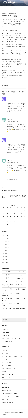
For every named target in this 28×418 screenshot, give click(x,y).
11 (7, 216)
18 (7, 219)
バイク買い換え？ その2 (8, 272)
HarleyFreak (5, 329)
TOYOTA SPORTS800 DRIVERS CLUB (12, 356)
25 (7, 221)
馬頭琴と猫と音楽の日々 (8, 402)
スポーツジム (5, 235)
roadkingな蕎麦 (6, 335)
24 (3, 221)
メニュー (15, 8)
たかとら (15, 13)
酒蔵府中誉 (5, 399)
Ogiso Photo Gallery (7, 390)
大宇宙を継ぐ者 (8, 2)
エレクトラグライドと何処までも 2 (11, 338)
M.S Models (5, 353)
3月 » (21, 224)
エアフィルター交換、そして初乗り (11, 284)
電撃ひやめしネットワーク (9, 374)
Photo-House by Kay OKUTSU (9, 393)
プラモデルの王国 (6, 365)
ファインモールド (6, 362)
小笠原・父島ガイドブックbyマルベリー (12, 396)
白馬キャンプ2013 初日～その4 (10, 308)
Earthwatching (5, 387)
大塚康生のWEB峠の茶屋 (8, 368)
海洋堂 (4, 371)
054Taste (4, 350)
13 (14, 216)
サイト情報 (6, 85)
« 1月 (7, 224)
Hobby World (5, 332)
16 (24, 216)
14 (17, 216)
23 (24, 219)
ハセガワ (4, 359)
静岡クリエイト (6, 377)
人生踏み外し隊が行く (7, 341)
